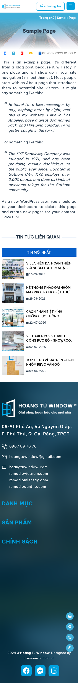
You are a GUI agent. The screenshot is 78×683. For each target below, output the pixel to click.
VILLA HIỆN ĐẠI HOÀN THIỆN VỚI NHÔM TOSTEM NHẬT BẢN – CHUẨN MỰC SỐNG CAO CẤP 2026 (48, 265)
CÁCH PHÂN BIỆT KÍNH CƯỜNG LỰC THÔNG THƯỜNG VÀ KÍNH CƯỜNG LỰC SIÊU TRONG (47, 314)
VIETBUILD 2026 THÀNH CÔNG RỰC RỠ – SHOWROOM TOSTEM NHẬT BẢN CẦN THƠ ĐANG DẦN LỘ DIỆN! (50, 338)
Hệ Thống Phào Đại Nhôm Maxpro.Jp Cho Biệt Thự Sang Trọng (48, 290)
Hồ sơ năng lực (50, 6)
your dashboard (22, 206)
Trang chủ (46, 18)
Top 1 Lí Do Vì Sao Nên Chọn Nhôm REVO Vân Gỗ (50, 362)
